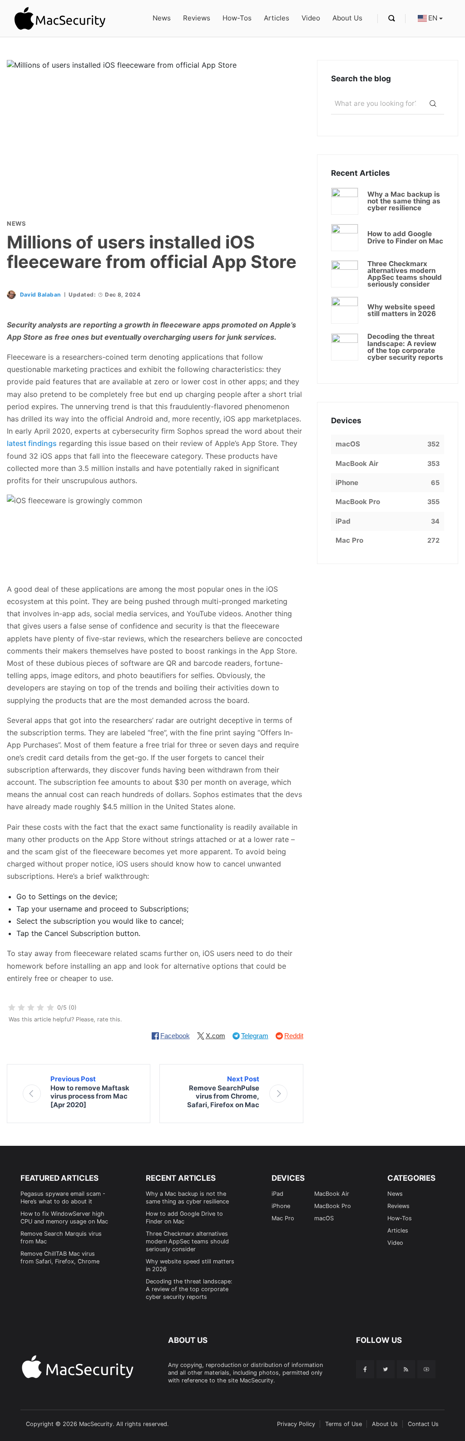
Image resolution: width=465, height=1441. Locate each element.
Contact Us (423, 1424)
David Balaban (40, 294)
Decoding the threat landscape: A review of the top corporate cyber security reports (189, 1289)
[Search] (433, 103)
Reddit (293, 1036)
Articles (276, 18)
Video (311, 18)
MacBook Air (331, 1193)
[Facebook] (365, 1369)
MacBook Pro (332, 1206)
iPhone (281, 1206)
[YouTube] (426, 1369)
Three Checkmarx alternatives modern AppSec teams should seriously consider (187, 1241)
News (162, 18)
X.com (215, 1036)
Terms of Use (343, 1424)
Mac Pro (283, 1218)
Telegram (254, 1036)
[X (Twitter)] (385, 1369)
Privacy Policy (296, 1424)
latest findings (32, 443)
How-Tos (237, 18)
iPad (277, 1193)
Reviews (196, 18)
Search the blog (361, 78)
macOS (324, 1218)
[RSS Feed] (406, 1369)
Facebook (175, 1036)
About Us (347, 18)
